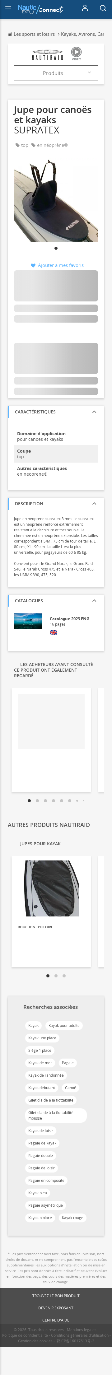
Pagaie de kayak (42, 1143)
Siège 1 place (39, 1050)
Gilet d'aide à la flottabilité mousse (50, 1115)
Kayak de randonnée (46, 1075)
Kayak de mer (40, 1062)
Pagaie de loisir (41, 1168)
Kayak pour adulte (64, 1025)
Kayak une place (42, 1038)
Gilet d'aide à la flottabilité (50, 1100)
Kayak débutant (41, 1087)
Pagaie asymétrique (45, 1205)
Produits (53, 73)
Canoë (70, 1087)
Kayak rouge (72, 1217)
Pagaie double (40, 1155)
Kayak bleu (37, 1193)
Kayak (33, 1025)
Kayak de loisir (40, 1130)
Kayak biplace (40, 1217)
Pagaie (68, 1062)
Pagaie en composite (46, 1180)
